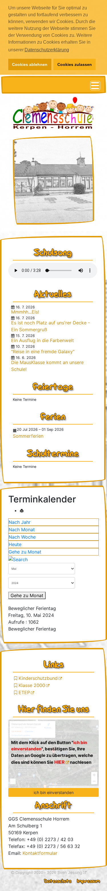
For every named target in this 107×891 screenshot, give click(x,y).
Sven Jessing (69, 872)
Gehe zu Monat (25, 552)
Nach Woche (22, 537)
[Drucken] (22, 510)
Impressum (88, 880)
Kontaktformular (40, 853)
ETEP (25, 692)
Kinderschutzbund (39, 678)
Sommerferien (28, 436)
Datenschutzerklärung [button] (47, 49)
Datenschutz (57, 880)
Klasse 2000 (32, 685)
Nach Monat (22, 529)
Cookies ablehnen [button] (29, 64)
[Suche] (18, 559)
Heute (15, 544)
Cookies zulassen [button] (74, 64)
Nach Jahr (20, 522)
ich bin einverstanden (54, 792)
